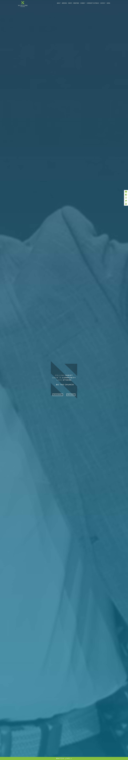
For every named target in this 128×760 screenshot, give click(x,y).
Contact (102, 3)
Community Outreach (93, 3)
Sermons (64, 3)
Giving (108, 3)
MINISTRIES (76, 3)
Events (70, 3)
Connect (82, 3)
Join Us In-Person (57, 394)
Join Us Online (70, 394)
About (59, 3)
